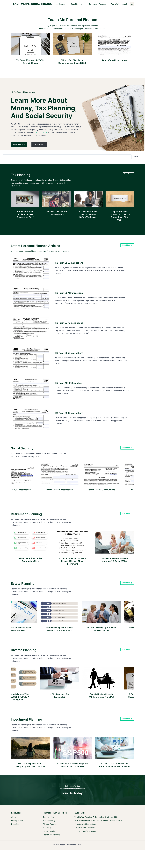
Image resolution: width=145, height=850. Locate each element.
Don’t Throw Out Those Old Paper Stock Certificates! (30, 765)
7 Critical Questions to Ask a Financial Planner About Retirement (72, 561)
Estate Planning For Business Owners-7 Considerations (39, 629)
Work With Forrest (119, 4)
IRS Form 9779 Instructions (69, 323)
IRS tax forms (41, 132)
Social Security (22, 448)
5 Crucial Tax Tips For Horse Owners (56, 213)
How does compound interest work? (114, 765)
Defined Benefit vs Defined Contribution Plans (30, 559)
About (13, 817)
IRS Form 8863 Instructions (85, 831)
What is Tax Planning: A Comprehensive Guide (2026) (72, 61)
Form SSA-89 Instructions (123, 490)
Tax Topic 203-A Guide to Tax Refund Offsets (30, 61)
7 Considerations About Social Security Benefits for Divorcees (124, 695)
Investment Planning (26, 719)
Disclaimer (15, 824)
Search (137, 156)
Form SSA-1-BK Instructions (39, 490)
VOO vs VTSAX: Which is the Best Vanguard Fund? (72, 765)
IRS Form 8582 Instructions (69, 413)
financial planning (44, 180)
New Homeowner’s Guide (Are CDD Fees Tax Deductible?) (98, 821)
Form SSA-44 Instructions (114, 60)
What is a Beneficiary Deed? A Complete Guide (123, 629)
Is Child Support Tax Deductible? (39, 695)
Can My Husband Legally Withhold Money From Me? (81, 695)
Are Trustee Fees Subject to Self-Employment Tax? (25, 214)
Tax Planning (20, 175)
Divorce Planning (23, 650)
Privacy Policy (17, 821)
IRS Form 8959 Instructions (69, 353)
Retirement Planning (26, 514)
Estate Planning (23, 583)
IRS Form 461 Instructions (68, 383)
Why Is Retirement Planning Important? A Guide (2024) (114, 559)
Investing (47, 828)
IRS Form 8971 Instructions (69, 293)
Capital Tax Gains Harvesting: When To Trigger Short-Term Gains (120, 215)
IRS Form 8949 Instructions (85, 828)
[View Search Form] (132, 4)
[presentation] (30, 44)
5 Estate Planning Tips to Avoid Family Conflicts (82, 629)
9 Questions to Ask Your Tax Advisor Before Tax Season (88, 214)
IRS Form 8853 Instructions (69, 263)
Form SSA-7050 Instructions (81, 490)
